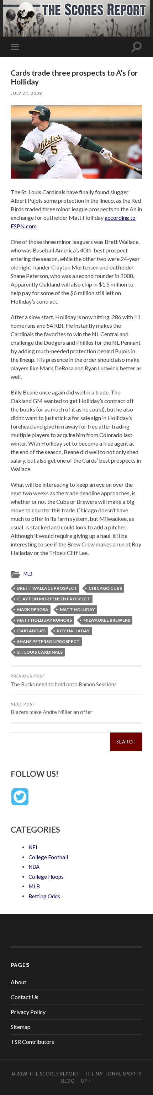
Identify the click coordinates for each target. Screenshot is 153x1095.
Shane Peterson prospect (48, 641)
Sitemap (21, 1026)
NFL (33, 847)
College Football (48, 857)
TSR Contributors (32, 1041)
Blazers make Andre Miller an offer (52, 708)
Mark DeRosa (32, 609)
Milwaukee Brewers (106, 620)
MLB (27, 574)
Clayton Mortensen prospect (53, 598)
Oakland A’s (31, 630)
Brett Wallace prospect (47, 588)
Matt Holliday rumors (44, 620)
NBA (33, 867)
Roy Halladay (73, 630)
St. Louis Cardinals (40, 652)
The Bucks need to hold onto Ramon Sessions (64, 680)
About (18, 982)
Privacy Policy (28, 1011)
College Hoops (46, 876)
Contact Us (24, 996)
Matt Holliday (77, 609)
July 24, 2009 (26, 93)
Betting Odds (44, 896)
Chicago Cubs (105, 588)
